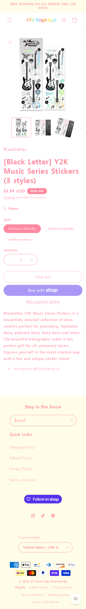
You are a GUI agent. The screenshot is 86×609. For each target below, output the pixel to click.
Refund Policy (21, 458)
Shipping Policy (22, 447)
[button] (9, 20)
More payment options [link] (43, 302)
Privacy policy (62, 587)
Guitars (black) (25, 229)
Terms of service (32, 595)
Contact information (45, 602)
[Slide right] (80, 128)
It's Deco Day (40, 581)
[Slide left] (5, 128)
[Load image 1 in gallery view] (21, 127)
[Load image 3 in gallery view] (64, 127)
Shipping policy (58, 595)
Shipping (9, 197)
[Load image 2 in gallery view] (42, 127)
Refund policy (39, 587)
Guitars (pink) (63, 229)
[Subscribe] (71, 420)
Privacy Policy (21, 468)
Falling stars (22, 240)
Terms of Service (23, 480)
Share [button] (13, 208)
